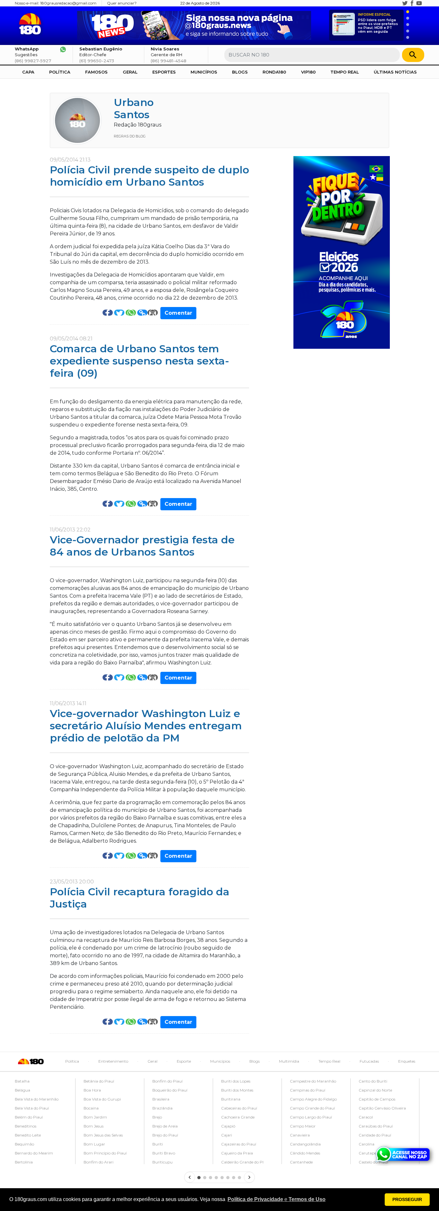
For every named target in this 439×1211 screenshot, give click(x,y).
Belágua (22, 1090)
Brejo (157, 1117)
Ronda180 (274, 72)
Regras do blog (130, 136)
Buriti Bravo (163, 1153)
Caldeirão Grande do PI (242, 1162)
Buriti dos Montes (237, 1090)
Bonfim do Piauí (167, 1081)
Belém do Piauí (29, 1117)
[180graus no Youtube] (419, 3)
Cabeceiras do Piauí (239, 1108)
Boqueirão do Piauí (169, 1090)
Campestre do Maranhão (313, 1081)
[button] (277, 1199)
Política (59, 72)
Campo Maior (303, 1126)
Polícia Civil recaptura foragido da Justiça (139, 897)
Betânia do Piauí (99, 1081)
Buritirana (230, 1099)
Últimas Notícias (395, 72)
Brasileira (160, 1099)
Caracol (366, 1117)
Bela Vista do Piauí (32, 1108)
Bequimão (24, 1144)
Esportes (164, 72)
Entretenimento (113, 1061)
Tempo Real (344, 72)
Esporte (184, 1061)
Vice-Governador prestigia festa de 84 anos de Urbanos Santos (142, 545)
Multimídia (289, 1061)
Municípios (204, 72)
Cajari (226, 1135)
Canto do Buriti (373, 1081)
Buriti (157, 1144)
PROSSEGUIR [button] (407, 1199)
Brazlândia (162, 1108)
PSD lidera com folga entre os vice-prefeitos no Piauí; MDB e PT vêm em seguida (378, 23)
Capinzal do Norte (375, 1090)
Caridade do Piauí (375, 1135)
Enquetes (406, 1061)
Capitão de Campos (377, 1099)
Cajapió (228, 1126)
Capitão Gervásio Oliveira (382, 1108)
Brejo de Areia (165, 1126)
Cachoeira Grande (238, 1117)
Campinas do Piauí (307, 1090)
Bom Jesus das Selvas (103, 1135)
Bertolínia (24, 1162)
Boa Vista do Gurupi (102, 1099)
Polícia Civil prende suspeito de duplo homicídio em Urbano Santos (149, 175)
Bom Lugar (94, 1144)
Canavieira (300, 1135)
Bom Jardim (95, 1117)
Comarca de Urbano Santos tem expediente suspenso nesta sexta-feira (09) (139, 361)
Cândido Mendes (305, 1153)
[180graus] (31, 24)
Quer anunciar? (122, 3)
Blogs (240, 72)
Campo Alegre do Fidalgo (313, 1099)
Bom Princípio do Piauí (105, 1153)
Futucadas (369, 1061)
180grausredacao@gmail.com (68, 3)
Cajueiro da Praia (237, 1153)
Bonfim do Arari (98, 1162)
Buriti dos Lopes (235, 1081)
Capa (28, 72)
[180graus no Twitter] (405, 3)
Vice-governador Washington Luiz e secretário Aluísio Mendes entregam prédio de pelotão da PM (146, 725)
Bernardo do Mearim (34, 1153)
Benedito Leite (28, 1135)
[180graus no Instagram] (398, 3)
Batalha (22, 1081)
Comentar (178, 313)
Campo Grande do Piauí (312, 1108)
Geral (130, 72)
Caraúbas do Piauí (376, 1126)
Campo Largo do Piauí (311, 1117)
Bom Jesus (93, 1126)
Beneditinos (25, 1126)
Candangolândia (305, 1144)
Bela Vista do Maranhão (36, 1099)
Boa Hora (92, 1090)
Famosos (96, 72)
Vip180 (308, 72)
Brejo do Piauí (165, 1135)
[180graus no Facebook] (412, 3)
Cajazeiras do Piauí (238, 1144)
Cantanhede (301, 1162)
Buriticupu (162, 1162)
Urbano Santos (134, 108)
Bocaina (91, 1108)
